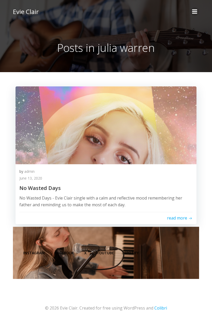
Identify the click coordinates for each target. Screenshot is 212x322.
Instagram (34, 252)
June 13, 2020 (30, 178)
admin (29, 171)
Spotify (131, 252)
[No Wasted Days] (106, 125)
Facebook (64, 252)
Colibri (160, 308)
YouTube (105, 252)
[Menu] (194, 11)
